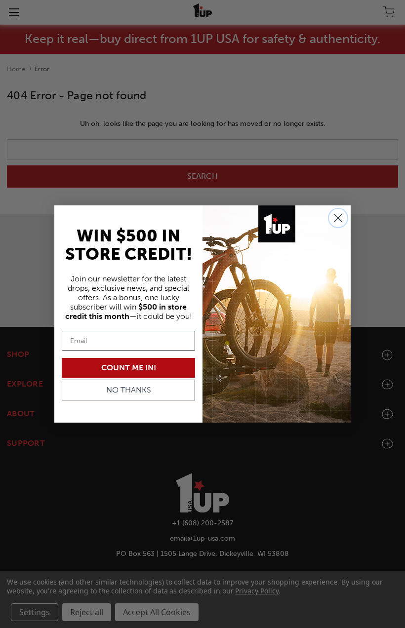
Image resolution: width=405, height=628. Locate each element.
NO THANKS (128, 389)
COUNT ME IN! (128, 367)
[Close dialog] (338, 218)
